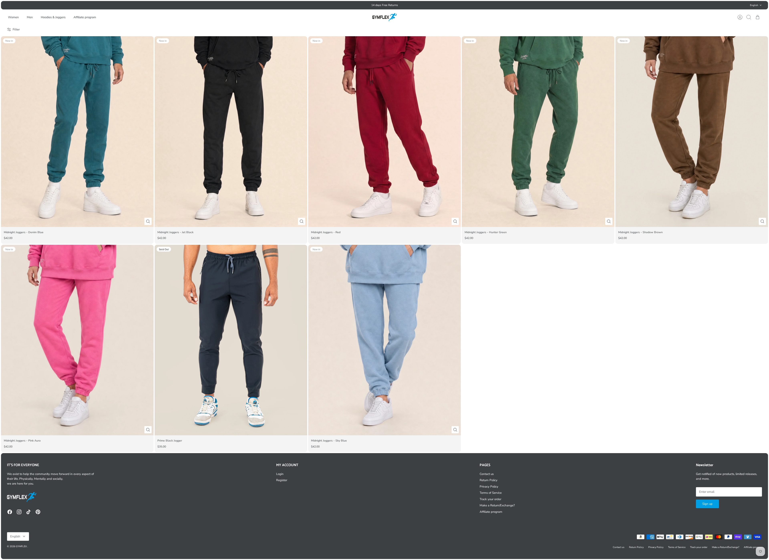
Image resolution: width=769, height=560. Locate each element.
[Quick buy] (148, 221)
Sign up (707, 504)
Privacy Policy (489, 487)
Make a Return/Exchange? (497, 505)
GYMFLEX (21, 546)
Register (281, 480)
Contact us (487, 474)
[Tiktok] (28, 512)
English (754, 5)
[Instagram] (19, 512)
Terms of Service (491, 493)
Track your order (490, 499)
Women (13, 17)
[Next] (472, 5)
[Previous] (297, 5)
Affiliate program (84, 17)
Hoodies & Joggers (53, 17)
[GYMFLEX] (384, 17)
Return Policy (488, 480)
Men (30, 17)
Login (280, 474)
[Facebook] (9, 512)
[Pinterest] (38, 512)
